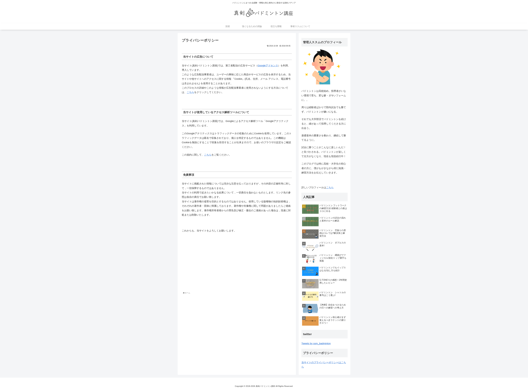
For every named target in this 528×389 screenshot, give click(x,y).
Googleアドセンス (268, 65)
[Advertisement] (209, 267)
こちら (190, 92)
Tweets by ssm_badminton (316, 343)
